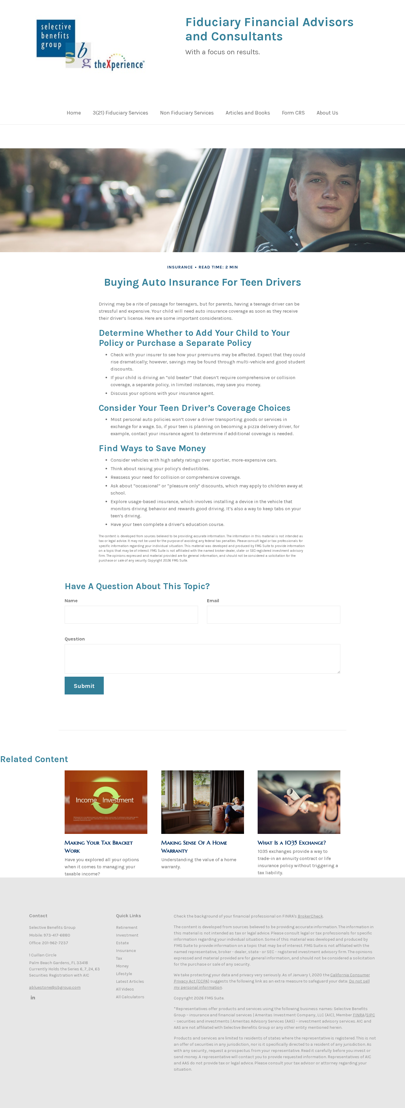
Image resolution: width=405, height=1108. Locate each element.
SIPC (370, 1015)
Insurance (126, 950)
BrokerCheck (310, 916)
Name (71, 600)
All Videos (125, 989)
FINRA (358, 1015)
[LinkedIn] (32, 997)
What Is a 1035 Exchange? (292, 842)
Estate (122, 942)
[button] (120, 114)
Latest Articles (130, 981)
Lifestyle (124, 973)
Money (122, 966)
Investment (127, 935)
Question (75, 639)
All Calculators (130, 996)
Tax (119, 958)
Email (213, 600)
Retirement (127, 927)
